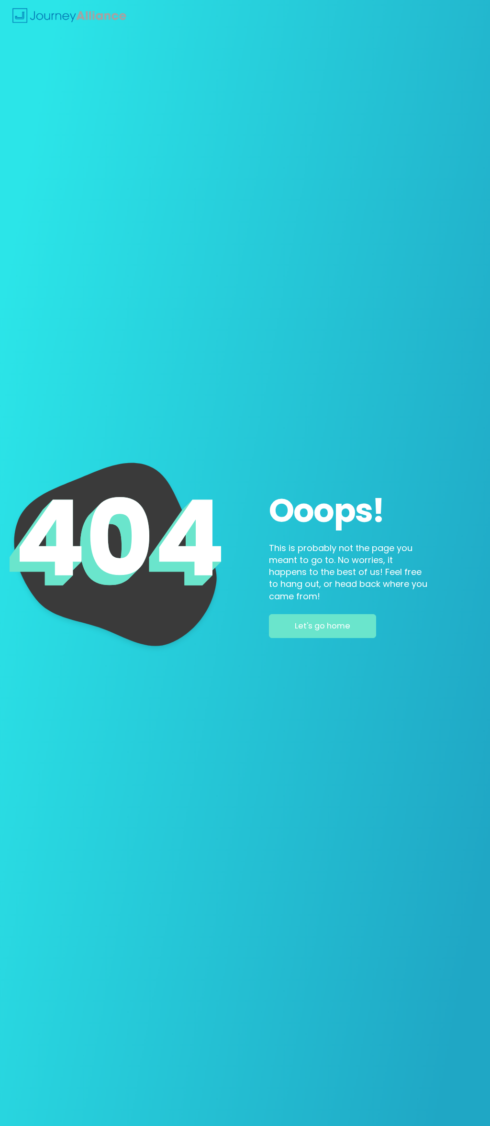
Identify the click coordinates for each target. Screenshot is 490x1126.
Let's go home (322, 625)
